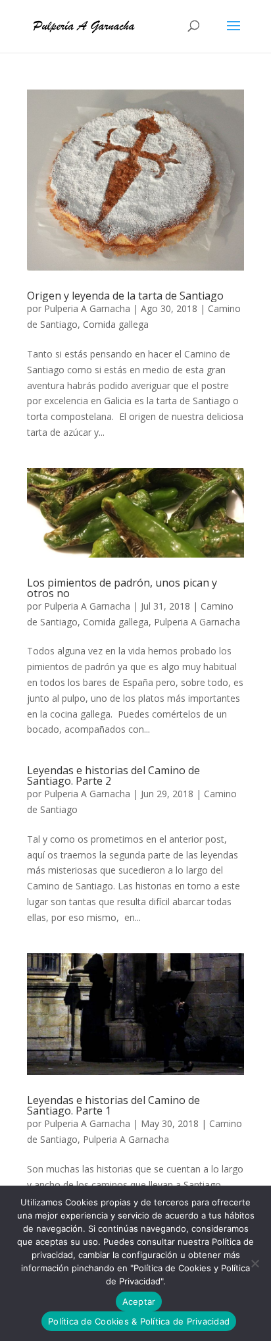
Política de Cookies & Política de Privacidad (139, 1321)
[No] (254, 1263)
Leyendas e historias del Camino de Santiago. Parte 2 (113, 775)
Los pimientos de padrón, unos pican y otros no (122, 587)
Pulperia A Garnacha (87, 308)
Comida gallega (116, 324)
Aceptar (139, 1301)
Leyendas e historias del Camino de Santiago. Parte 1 (113, 1105)
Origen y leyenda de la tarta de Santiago (125, 295)
